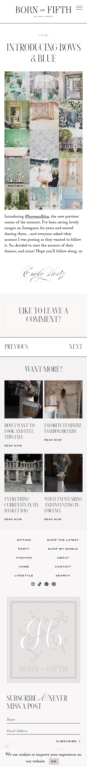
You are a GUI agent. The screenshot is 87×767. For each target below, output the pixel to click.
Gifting (24, 540)
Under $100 (22, 172)
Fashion (24, 557)
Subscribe (66, 741)
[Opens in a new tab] (33, 584)
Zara (22, 163)
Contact (63, 566)
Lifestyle (24, 575)
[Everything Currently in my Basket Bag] (23, 456)
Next (76, 347)
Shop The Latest (63, 540)
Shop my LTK (65, 172)
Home (24, 566)
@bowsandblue (37, 217)
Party (24, 548)
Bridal (65, 163)
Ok (54, 761)
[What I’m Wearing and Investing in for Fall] (63, 456)
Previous (16, 347)
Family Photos (65, 154)
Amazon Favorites (22, 144)
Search (63, 575)
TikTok (65, 144)
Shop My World (63, 548)
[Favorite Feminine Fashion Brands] (63, 383)
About (63, 557)
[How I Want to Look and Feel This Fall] (23, 383)
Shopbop (22, 154)
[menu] (79, 7)
